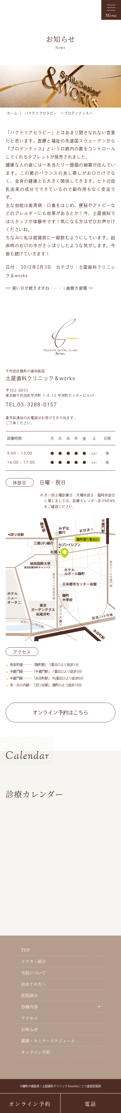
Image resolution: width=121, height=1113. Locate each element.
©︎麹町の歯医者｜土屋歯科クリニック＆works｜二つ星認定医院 (60, 1086)
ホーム (12, 113)
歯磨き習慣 (79, 288)
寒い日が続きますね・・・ (34, 288)
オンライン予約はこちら (60, 712)
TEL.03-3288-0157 (31, 404)
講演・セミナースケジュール (48, 1040)
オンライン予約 (35, 1052)
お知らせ (29, 1029)
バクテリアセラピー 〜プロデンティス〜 (59, 113)
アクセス (29, 1018)
